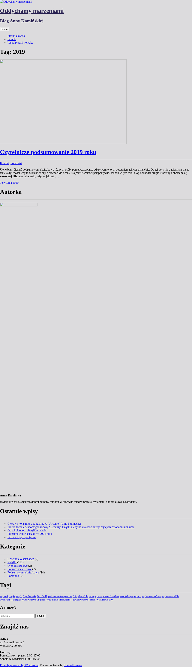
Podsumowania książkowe (23, 572)
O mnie (12, 39)
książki (19, 596)
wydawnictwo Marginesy (11, 599)
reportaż (137, 596)
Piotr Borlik (42, 596)
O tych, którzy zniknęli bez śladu (27, 530)
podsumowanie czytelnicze (60, 596)
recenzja (92, 596)
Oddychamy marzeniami (32, 10)
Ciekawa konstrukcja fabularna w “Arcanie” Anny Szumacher (44, 523)
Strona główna (16, 35)
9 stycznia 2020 (9, 182)
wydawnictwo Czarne (151, 596)
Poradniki (16, 163)
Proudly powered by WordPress (19, 665)
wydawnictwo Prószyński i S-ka (60, 599)
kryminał (4, 596)
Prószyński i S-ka (80, 596)
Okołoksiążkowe (18, 565)
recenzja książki (127, 596)
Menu (5, 29)
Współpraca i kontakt (20, 42)
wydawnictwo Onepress (34, 599)
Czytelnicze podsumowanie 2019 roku (48, 152)
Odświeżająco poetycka (22, 537)
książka (12, 596)
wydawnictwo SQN (104, 599)
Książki (4, 163)
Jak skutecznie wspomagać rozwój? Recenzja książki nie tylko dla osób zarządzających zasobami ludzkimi (71, 527)
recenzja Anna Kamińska (108, 596)
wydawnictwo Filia (170, 596)
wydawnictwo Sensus (85, 599)
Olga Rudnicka (29, 596)
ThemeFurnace (73, 665)
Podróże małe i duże (20, 569)
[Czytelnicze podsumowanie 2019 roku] (63, 142)
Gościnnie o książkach (21, 558)
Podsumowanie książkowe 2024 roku (30, 533)
